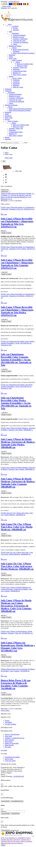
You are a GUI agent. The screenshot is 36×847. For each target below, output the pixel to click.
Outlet (11, 57)
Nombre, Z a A (7, 195)
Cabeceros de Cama (19, 40)
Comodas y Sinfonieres (20, 39)
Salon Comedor (15, 60)
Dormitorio (14, 33)
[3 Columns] (6, 177)
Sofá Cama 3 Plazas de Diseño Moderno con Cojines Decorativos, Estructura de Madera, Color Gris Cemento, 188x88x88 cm (16, 605)
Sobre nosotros (9, 740)
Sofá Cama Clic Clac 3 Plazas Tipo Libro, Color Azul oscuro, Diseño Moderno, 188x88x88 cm (17, 566)
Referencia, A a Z (25, 197)
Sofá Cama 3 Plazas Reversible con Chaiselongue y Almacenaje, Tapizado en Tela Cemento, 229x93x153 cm (17, 264)
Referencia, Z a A (6, 199)
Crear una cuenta (10, 760)
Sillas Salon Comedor (19, 74)
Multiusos (16, 85)
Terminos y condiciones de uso (14, 738)
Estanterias (16, 69)
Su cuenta (4, 750)
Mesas (16, 62)
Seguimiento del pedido (12, 757)
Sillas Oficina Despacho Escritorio (23, 53)
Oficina (13, 48)
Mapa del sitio (9, 745)
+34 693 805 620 (13, 1)
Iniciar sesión (9, 759)
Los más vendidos (10, 724)
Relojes (11, 76)
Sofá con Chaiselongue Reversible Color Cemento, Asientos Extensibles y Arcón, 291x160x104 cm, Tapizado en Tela (16, 359)
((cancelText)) (6, 801)
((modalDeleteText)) (17, 801)
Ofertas (7, 720)
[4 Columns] (6, 175)
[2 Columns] (6, 180)
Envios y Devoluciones (12, 734)
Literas (15, 44)
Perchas (15, 28)
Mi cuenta (8, 747)
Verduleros (16, 80)
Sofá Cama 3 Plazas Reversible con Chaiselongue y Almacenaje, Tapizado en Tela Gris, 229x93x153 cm (17, 222)
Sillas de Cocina (18, 87)
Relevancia (5, 191)
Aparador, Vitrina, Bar (20, 67)
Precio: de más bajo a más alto (21, 195)
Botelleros (12, 55)
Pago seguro (9, 741)
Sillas (10, 31)
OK (3, 161)
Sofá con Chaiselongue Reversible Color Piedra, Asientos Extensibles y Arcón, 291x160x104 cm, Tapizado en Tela (16, 403)
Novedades (8, 722)
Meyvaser (4, 214)
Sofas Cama (12, 58)
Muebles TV (17, 73)
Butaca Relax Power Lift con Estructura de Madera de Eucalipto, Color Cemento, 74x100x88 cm (15, 684)
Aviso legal (8, 736)
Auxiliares (13, 26)
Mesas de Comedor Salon (25, 64)
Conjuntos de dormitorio (20, 42)
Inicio (8, 24)
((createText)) (15, 813)
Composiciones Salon (19, 71)
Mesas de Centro (22, 66)
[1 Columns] (6, 183)
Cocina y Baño (15, 78)
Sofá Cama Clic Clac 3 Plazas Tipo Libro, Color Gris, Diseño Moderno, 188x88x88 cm (16, 527)
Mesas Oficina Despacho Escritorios (20, 109)
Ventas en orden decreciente (10, 193)
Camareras (16, 82)
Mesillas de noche (18, 37)
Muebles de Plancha (15, 46)
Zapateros (16, 30)
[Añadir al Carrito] (1, 254)
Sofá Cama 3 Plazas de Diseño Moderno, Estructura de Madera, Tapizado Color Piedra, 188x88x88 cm (18, 443)
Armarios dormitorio (19, 35)
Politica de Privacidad (11, 743)
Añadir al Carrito (6, 233)
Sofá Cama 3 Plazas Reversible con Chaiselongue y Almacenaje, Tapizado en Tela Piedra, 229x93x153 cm (17, 311)
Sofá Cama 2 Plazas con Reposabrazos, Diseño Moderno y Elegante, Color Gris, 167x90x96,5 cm (18, 646)
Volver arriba (6, 710)
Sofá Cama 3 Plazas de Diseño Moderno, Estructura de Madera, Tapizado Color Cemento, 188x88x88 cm (18, 482)
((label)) (3, 811)
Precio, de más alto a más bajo (10, 197)
